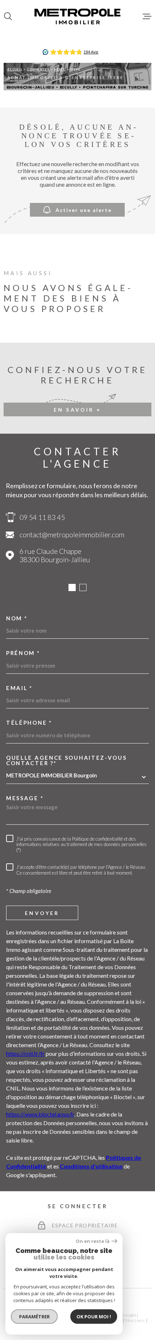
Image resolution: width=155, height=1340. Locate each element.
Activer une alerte (84, 210)
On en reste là (93, 1241)
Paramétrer (34, 1316)
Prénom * (23, 653)
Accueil (14, 69)
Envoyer (42, 913)
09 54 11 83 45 (42, 517)
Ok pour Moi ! (93, 1316)
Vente (59, 69)
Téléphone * (29, 722)
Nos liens (135, 1320)
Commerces (38, 69)
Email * (19, 688)
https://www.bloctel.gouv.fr (40, 1114)
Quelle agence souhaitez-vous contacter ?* (66, 760)
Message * (25, 798)
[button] (72, 587)
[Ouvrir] (8, 16)
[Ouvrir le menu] (147, 16)
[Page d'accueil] (77, 16)
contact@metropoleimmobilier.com (71, 534)
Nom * (17, 618)
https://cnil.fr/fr (25, 1053)
